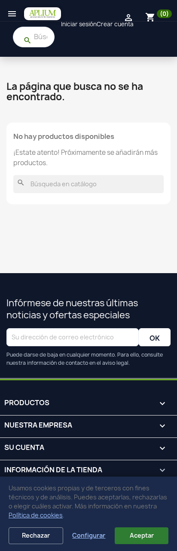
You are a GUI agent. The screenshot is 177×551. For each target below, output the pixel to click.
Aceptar (142, 535)
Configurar (88, 535)
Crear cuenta (115, 24)
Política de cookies (36, 515)
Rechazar (36, 535)
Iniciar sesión (79, 24)
